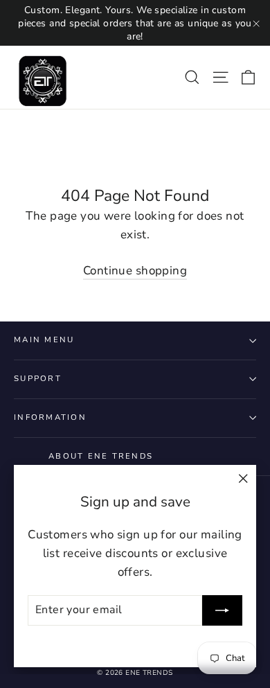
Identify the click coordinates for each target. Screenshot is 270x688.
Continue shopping (135, 271)
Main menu (44, 340)
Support (38, 378)
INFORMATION (50, 417)
